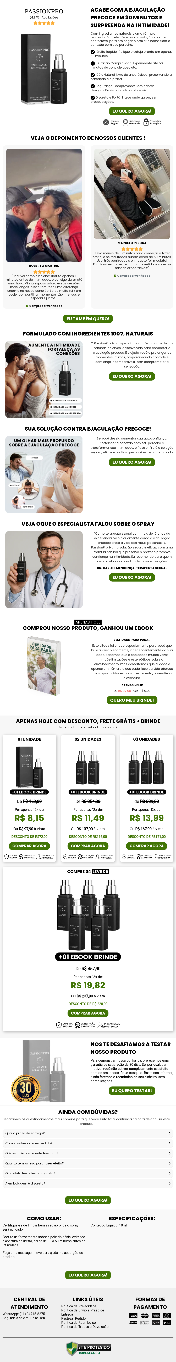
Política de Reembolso (78, 1323)
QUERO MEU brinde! (132, 700)
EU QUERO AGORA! (132, 111)
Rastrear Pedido (73, 1318)
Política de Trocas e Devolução (85, 1327)
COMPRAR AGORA (29, 846)
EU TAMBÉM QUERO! (88, 319)
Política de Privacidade (78, 1306)
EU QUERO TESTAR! (132, 1091)
